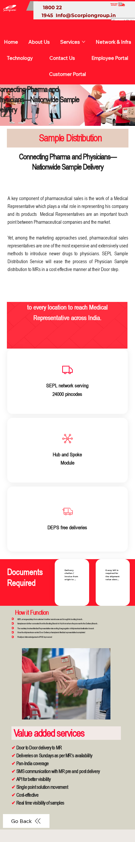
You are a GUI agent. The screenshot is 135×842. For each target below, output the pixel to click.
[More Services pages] (83, 41)
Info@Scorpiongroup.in (86, 15)
